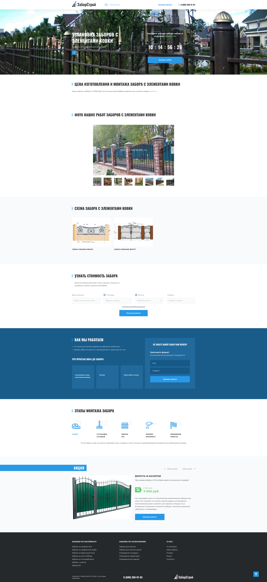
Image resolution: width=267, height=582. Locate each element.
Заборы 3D (76, 565)
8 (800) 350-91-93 (188, 4)
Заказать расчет (150, 519)
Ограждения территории (129, 556)
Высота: (141, 295)
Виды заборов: (78, 295)
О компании (172, 547)
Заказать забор (165, 60)
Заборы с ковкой (79, 562)
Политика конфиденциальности (133, 306)
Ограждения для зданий (129, 559)
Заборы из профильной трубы (84, 550)
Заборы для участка (127, 547)
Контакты (170, 559)
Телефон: (170, 295)
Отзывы (170, 553)
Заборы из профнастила (82, 547)
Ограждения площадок (128, 553)
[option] (133, 150)
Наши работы (172, 550)
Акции (169, 556)
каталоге (153, 91)
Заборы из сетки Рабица (82, 556)
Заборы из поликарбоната (83, 559)
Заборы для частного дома (130, 550)
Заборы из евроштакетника (83, 553)
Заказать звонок (170, 379)
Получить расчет (133, 313)
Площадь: (110, 295)
